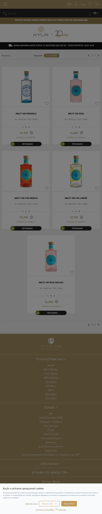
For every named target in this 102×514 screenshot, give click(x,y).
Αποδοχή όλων (69, 504)
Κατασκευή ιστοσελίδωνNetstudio (51, 509)
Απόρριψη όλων (31, 503)
